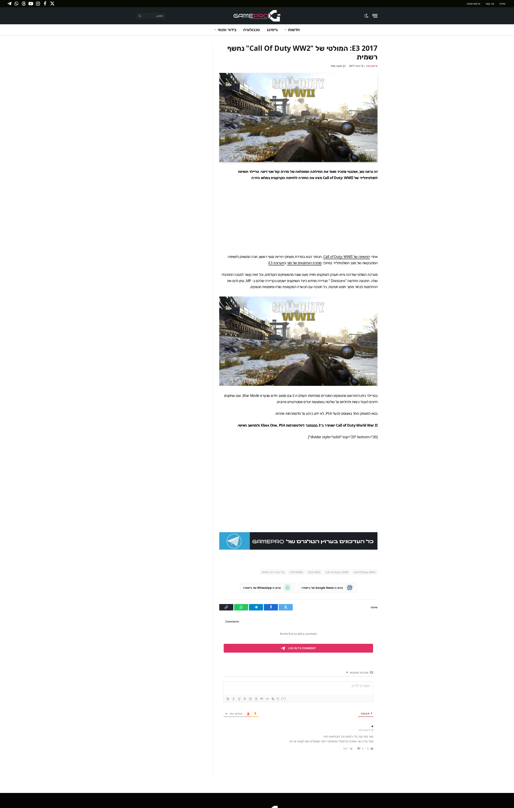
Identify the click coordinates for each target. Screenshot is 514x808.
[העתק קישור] (392, 220)
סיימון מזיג (371, 66)
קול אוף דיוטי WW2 (273, 572)
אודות (502, 3)
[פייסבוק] (392, 182)
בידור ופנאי (227, 29)
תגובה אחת (336, 66)
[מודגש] (228, 698)
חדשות (294, 29)
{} (278, 698)
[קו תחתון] (239, 698)
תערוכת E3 (276, 262)
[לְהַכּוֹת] (245, 698)
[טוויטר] (392, 191)
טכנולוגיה (251, 29)
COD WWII (296, 572)
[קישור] (273, 698)
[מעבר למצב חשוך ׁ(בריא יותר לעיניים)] (366, 16)
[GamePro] (257, 15)
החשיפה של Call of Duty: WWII (346, 256)
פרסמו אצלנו (473, 3)
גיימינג (272, 29)
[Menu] (374, 15)
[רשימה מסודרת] (250, 698)
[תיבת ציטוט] (261, 698)
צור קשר (489, 3)
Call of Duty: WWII (337, 572)
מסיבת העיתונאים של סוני (304, 262)
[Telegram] (392, 201)
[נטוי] (233, 698)
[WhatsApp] (392, 210)
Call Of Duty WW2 (364, 572)
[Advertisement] (298, 217)
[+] (283, 698)
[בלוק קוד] (267, 698)
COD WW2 (314, 572)
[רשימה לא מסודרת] (256, 698)
